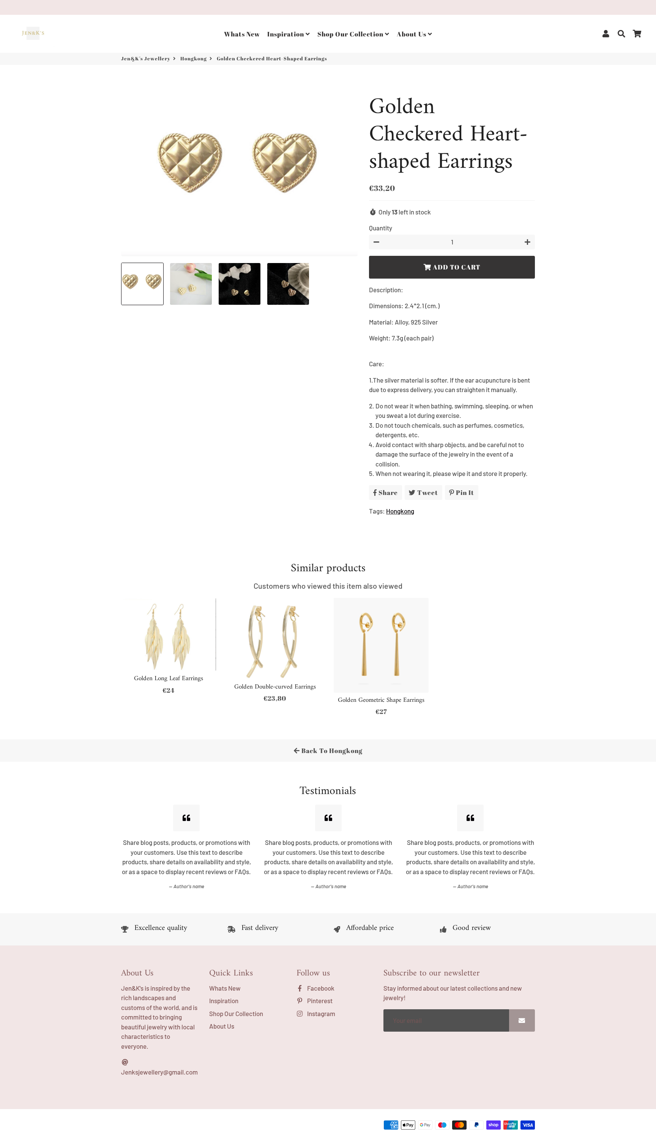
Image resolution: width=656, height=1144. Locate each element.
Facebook (320, 988)
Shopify (238, 1127)
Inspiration (286, 34)
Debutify (280, 1127)
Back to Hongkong (331, 750)
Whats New (242, 34)
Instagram (320, 1013)
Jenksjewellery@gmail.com (159, 1072)
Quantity (380, 228)
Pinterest (319, 1000)
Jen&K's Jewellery (145, 58)
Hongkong (193, 58)
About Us (412, 34)
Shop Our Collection (351, 34)
